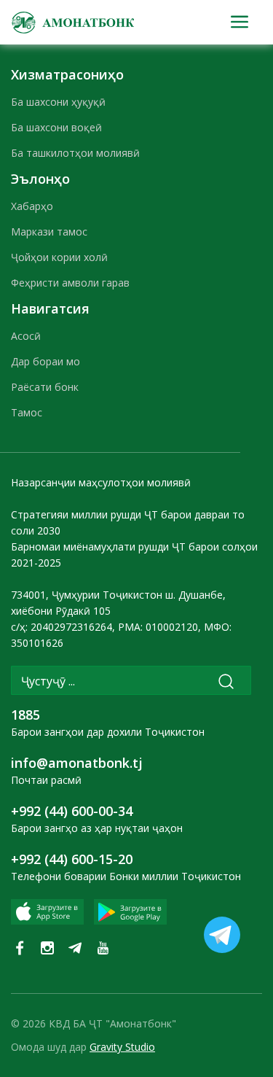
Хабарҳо (32, 206)
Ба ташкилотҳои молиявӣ (75, 153)
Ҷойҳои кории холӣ (59, 257)
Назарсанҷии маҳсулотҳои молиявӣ (101, 482)
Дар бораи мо (45, 361)
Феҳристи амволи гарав (70, 282)
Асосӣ (26, 336)
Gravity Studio (122, 1047)
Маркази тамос (49, 231)
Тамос (26, 412)
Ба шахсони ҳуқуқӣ (58, 102)
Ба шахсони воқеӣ (56, 127)
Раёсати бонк (45, 387)
